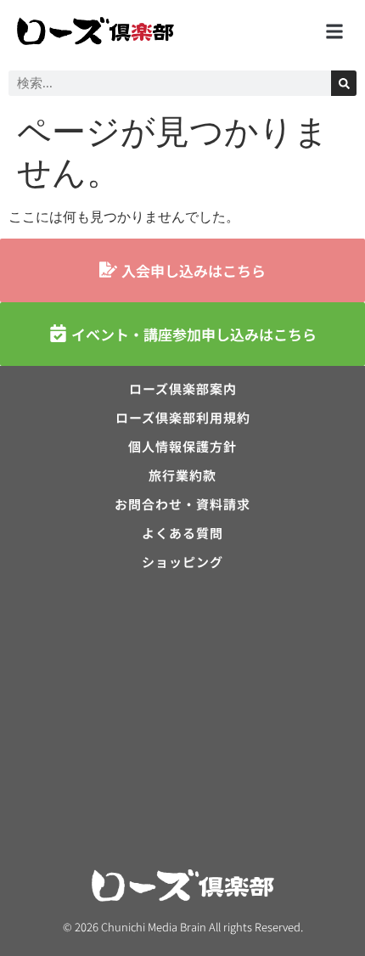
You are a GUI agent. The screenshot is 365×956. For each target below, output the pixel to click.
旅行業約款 (182, 475)
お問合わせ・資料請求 (182, 504)
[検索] (344, 83)
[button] (334, 31)
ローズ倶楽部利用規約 (182, 418)
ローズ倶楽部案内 (183, 389)
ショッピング (182, 562)
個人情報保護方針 (182, 447)
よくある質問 (182, 533)
